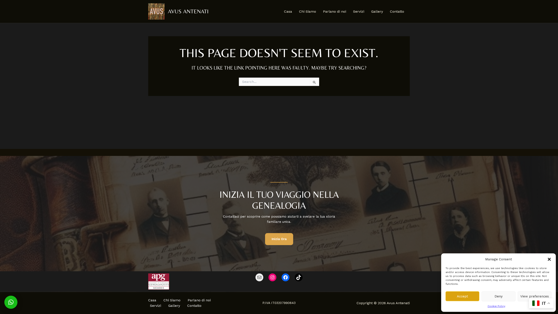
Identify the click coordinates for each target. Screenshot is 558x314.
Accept (462, 296)
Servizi (358, 11)
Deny (499, 296)
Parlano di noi (334, 11)
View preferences (534, 296)
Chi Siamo (307, 11)
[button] (549, 259)
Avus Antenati (188, 11)
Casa (288, 11)
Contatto (397, 11)
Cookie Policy (496, 306)
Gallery (377, 11)
